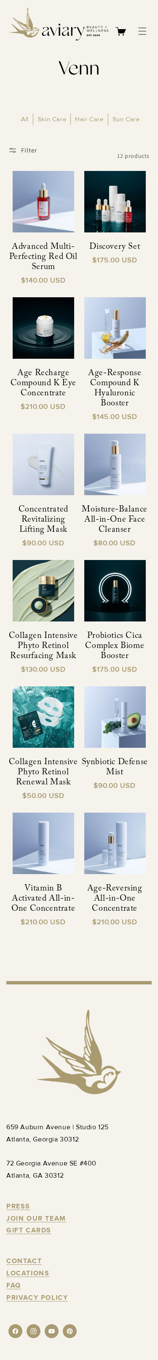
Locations (27, 1273)
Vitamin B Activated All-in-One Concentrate (43, 898)
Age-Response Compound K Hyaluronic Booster (114, 388)
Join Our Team (36, 1218)
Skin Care (51, 119)
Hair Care (89, 119)
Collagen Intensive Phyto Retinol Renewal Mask (43, 772)
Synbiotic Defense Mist (115, 767)
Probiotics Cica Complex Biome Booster (114, 646)
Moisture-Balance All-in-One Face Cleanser (114, 519)
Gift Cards (28, 1230)
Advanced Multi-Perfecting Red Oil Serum (43, 257)
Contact (24, 1261)
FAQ (13, 1285)
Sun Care (126, 119)
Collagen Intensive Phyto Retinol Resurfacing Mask (43, 646)
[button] (142, 31)
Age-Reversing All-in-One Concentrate (114, 898)
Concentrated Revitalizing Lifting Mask (43, 519)
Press (18, 1206)
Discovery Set (114, 247)
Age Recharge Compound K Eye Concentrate (43, 383)
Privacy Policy (37, 1297)
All (25, 119)
